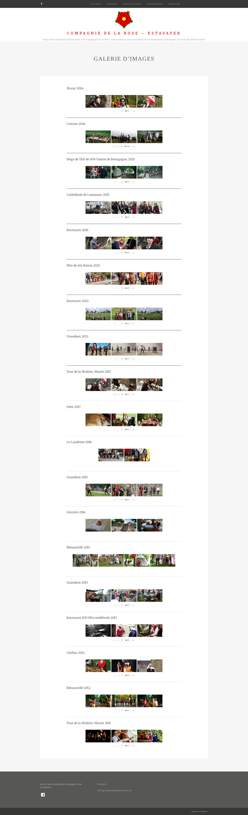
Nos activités (132, 4)
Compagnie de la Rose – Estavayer (124, 33)
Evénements (155, 4)
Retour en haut (199, 811)
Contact (112, 4)
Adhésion (174, 4)
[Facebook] (41, 4)
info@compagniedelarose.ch (114, 790)
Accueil (96, 4)
